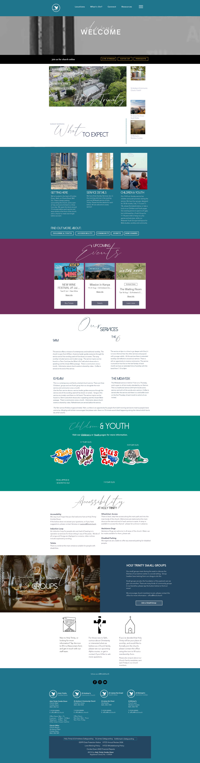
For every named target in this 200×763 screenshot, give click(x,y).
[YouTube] (105, 682)
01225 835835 (55, 711)
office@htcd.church (155, 595)
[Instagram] (100, 682)
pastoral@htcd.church (88, 524)
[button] (80, 6)
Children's (86, 435)
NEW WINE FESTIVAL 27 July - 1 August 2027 (69, 286)
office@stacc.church (81, 712)
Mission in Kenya (100, 284)
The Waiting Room (131, 289)
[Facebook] (95, 682)
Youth (97, 435)
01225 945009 (79, 710)
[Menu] (141, 6)
